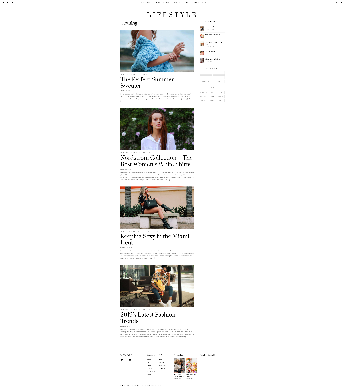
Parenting (220, 100)
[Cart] (341, 2)
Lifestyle (176, 2)
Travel (218, 81)
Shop (204, 2)
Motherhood (205, 81)
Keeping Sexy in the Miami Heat (154, 239)
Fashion (166, 2)
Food (157, 2)
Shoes (154, 231)
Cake (220, 92)
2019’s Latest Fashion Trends (148, 318)
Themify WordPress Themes (152, 386)
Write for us (162, 368)
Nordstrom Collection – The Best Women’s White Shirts (156, 161)
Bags (140, 231)
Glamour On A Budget (212, 59)
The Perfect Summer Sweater (147, 82)
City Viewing (203, 96)
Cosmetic (220, 96)
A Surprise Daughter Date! (213, 27)
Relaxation (203, 104)
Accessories (203, 92)
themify (123, 74)
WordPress (140, 386)
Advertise (162, 365)
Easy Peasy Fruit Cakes (212, 34)
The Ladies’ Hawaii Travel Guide (213, 43)
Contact (195, 2)
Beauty (149, 2)
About (186, 2)
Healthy (212, 100)
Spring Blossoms (210, 51)
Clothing (141, 74)
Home (141, 2)
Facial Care (203, 100)
